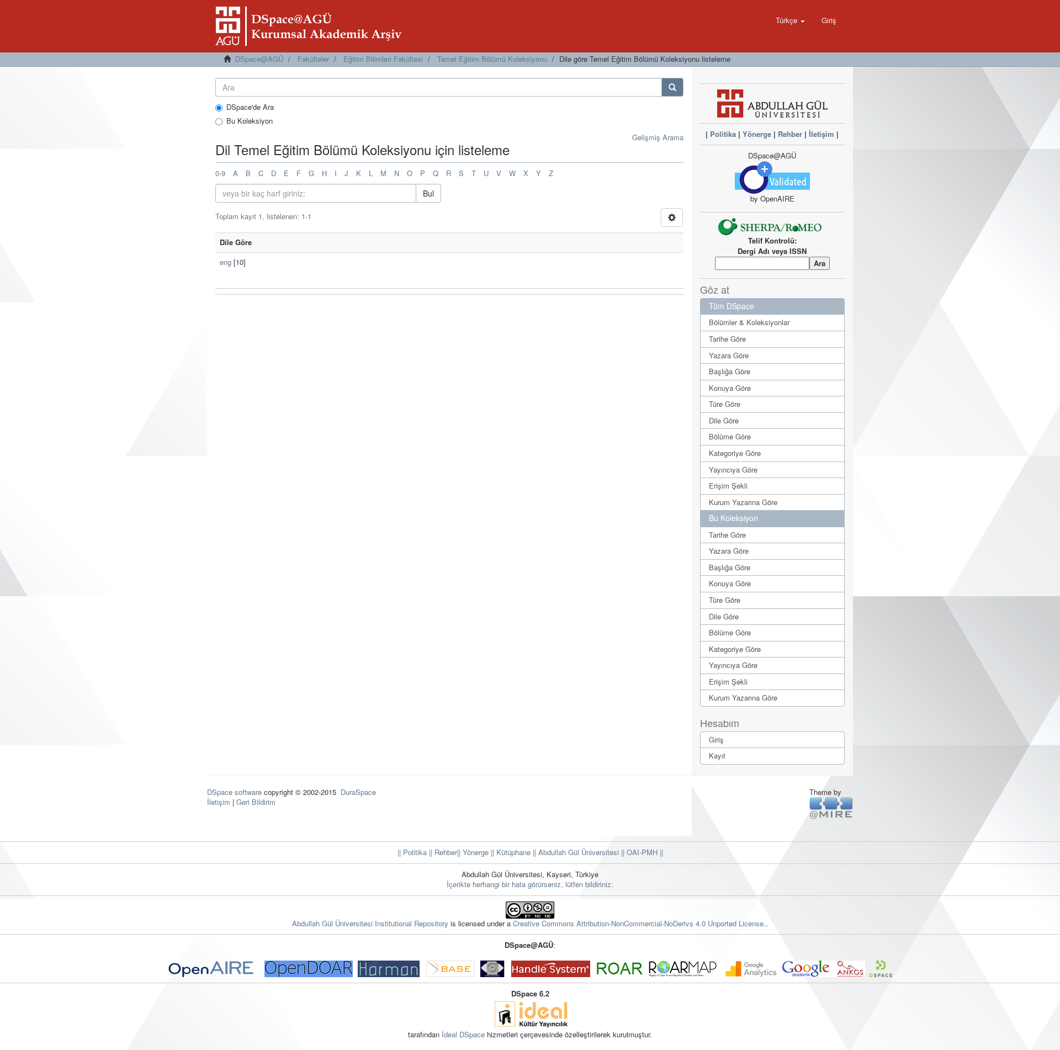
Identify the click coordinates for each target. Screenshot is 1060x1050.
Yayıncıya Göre (733, 469)
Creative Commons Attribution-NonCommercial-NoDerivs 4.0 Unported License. (639, 923)
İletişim (821, 134)
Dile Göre (724, 420)
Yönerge (757, 134)
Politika (723, 134)
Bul (428, 193)
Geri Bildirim (255, 802)
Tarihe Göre (727, 338)
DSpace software (234, 792)
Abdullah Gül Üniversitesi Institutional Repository (370, 923)
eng (225, 262)
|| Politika (412, 852)
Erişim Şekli (728, 485)
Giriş (716, 739)
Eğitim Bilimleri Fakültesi (383, 59)
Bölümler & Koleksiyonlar (749, 322)
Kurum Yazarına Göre (743, 502)
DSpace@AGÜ (259, 59)
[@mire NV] (831, 807)
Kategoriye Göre (735, 453)
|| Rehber (442, 852)
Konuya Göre (730, 388)
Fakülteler (313, 59)
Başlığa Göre (729, 371)
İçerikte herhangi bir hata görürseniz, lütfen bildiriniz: (530, 884)
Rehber (790, 134)
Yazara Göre (729, 355)
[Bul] (672, 87)
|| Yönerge (473, 852)
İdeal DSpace (463, 1034)
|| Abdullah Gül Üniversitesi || (577, 852)
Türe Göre (724, 404)
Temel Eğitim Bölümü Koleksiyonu (492, 59)
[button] (790, 20)
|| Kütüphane (510, 852)
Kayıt (717, 755)
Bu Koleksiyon (249, 121)
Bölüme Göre (730, 436)
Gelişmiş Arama (657, 137)
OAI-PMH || (643, 852)
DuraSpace (358, 792)
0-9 (220, 173)
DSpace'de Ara (250, 107)
